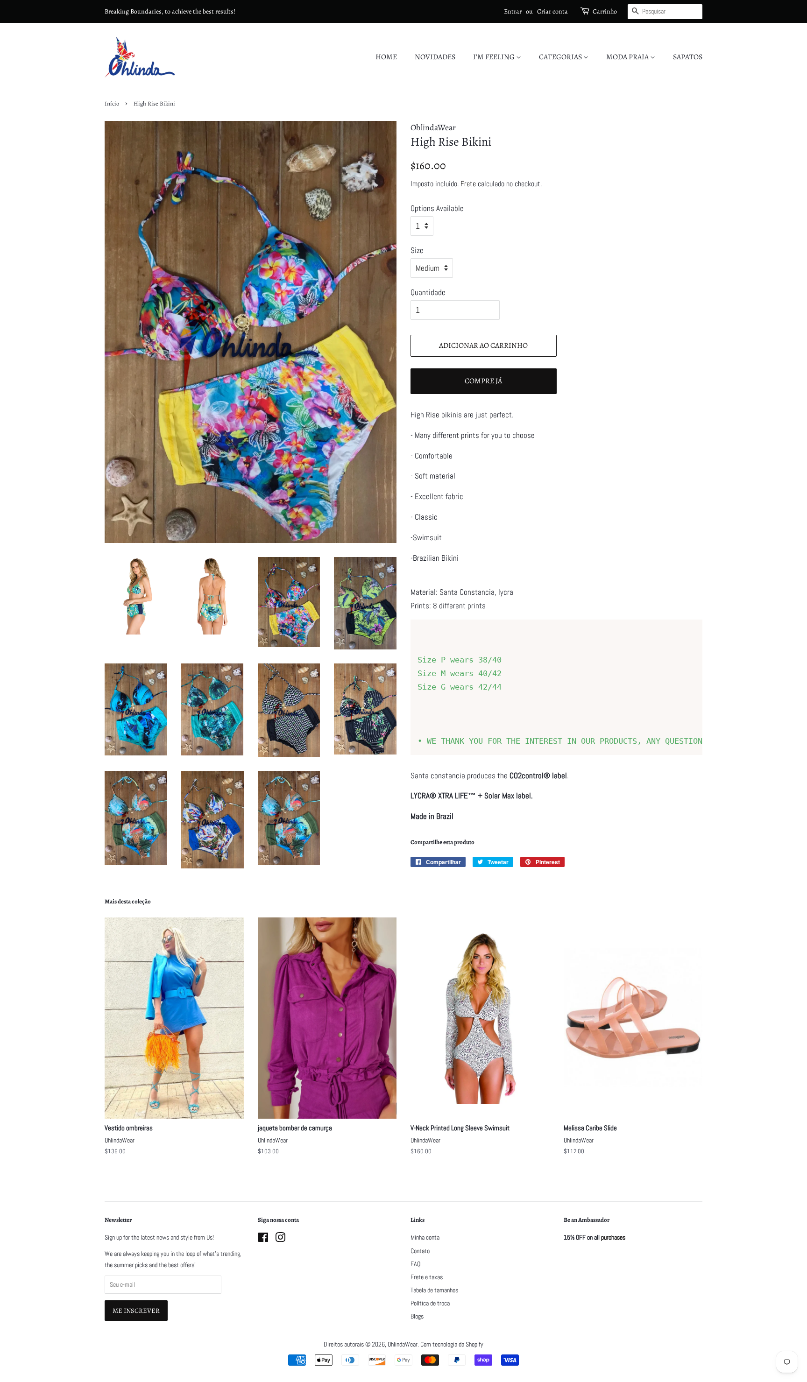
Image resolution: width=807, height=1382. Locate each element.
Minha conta (425, 1237)
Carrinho (605, 11)
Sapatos (687, 57)
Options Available (437, 208)
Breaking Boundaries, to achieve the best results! (170, 11)
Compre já (483, 381)
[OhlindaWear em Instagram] (280, 1239)
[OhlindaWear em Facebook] (263, 1239)
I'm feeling (494, 57)
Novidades (435, 57)
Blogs (417, 1316)
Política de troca (430, 1303)
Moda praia (628, 57)
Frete (468, 184)
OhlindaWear (403, 1344)
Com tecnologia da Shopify (451, 1344)
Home (386, 57)
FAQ (415, 1264)
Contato (420, 1251)
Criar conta (552, 11)
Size (417, 250)
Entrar (513, 11)
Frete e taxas (427, 1277)
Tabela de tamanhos (434, 1290)
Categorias (561, 57)
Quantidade (428, 292)
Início (112, 103)
